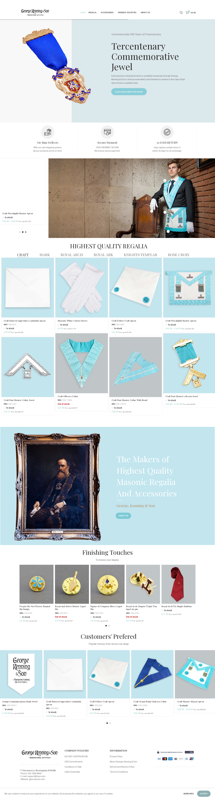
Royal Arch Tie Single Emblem (177, 606)
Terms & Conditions (119, 772)
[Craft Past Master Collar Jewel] (27, 367)
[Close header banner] (211, 3)
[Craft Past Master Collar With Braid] (135, 367)
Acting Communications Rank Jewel (19, 701)
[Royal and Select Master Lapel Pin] (72, 584)
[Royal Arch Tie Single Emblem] (178, 584)
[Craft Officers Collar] (81, 363)
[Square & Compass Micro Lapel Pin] (107, 584)
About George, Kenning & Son (123, 761)
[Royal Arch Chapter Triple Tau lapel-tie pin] (143, 584)
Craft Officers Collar (68, 396)
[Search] (181, 12)
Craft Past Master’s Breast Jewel (181, 396)
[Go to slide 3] (22, 232)
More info (189, 794)
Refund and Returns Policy (122, 767)
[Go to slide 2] (20, 232)
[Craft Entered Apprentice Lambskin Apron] (27, 288)
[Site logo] (35, 12)
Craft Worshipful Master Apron (17, 213)
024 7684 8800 (35, 773)
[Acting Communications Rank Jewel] (21, 674)
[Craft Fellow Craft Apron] (135, 288)
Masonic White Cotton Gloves (72, 320)
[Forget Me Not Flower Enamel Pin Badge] (36, 584)
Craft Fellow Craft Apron (124, 320)
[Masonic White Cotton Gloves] (81, 288)
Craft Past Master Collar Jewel (19, 400)
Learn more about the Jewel (129, 91)
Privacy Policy (116, 756)
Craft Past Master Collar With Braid (129, 400)
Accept (204, 794)
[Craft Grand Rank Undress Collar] (152, 674)
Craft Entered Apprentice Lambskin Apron (25, 320)
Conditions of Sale (73, 767)
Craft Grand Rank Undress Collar (150, 701)
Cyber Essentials (72, 772)
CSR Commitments (74, 761)
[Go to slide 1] (17, 232)
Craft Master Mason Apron (190, 701)
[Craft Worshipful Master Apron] (23, 184)
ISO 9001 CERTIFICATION (76, 756)
